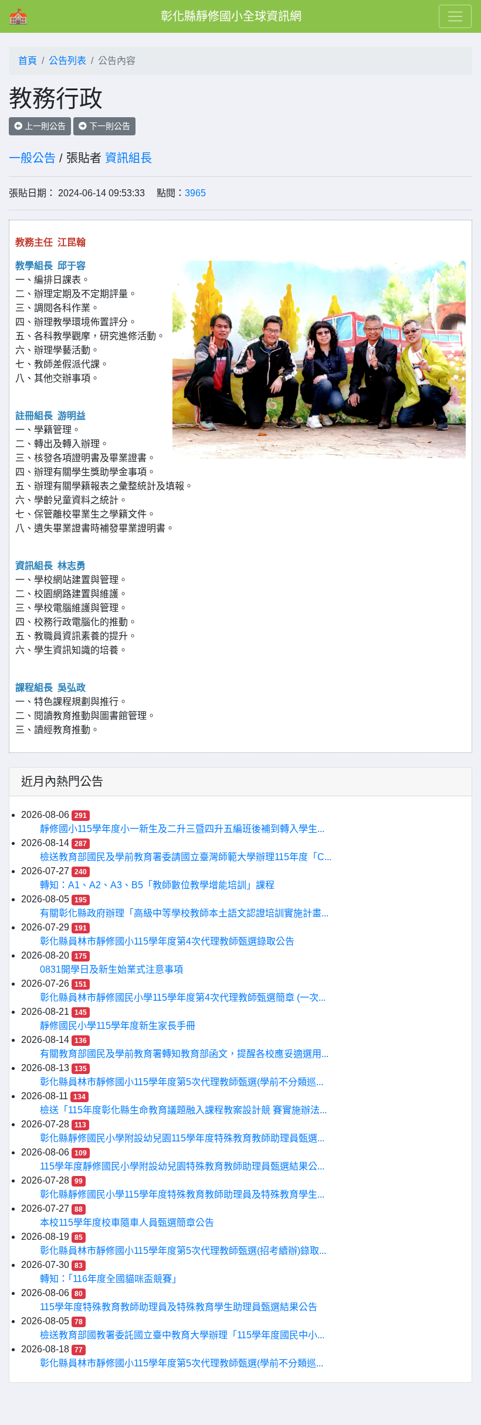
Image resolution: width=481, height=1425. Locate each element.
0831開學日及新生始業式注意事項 (111, 969)
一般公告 (32, 158)
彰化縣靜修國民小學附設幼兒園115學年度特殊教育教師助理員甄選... (182, 1138)
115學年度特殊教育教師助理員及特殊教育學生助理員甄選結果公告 (178, 1307)
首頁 (27, 61)
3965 (195, 193)
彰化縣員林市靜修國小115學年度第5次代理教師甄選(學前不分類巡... (181, 1082)
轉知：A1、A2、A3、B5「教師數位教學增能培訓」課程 (157, 885)
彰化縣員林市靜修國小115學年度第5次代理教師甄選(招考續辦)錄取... (183, 1251)
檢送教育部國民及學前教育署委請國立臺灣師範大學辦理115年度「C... (185, 857)
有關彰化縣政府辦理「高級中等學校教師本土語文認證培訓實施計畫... (184, 913)
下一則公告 (108, 126)
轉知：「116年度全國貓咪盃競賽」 (110, 1279)
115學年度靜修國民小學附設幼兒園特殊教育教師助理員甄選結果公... (182, 1166)
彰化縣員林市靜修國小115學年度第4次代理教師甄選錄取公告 (167, 941)
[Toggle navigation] (455, 16)
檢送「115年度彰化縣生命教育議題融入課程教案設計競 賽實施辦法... (183, 1110)
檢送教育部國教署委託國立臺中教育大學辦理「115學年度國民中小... (182, 1335)
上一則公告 (44, 126)
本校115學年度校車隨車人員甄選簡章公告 (127, 1223)
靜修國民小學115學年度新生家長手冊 (117, 1026)
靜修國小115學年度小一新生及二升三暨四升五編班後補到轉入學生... (182, 829)
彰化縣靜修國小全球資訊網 (231, 16)
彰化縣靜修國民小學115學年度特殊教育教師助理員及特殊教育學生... (182, 1194)
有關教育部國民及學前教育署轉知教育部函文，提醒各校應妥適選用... (184, 1054)
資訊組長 (128, 158)
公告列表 (67, 61)
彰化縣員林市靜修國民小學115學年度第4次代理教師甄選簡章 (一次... (183, 998)
